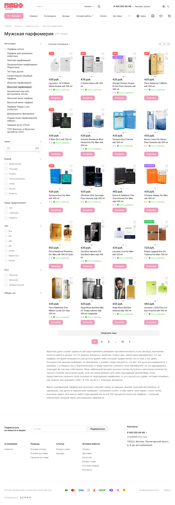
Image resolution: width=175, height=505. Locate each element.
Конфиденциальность (149, 490)
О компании (10, 443)
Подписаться (97, 429)
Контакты (87, 469)
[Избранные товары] (161, 16)
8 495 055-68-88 (122, 6)
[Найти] (99, 6)
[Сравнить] (71, 58)
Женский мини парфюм (20, 98)
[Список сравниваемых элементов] (152, 16)
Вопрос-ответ (63, 449)
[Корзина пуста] (169, 16)
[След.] (129, 341)
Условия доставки (39, 453)
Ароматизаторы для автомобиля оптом (18, 92)
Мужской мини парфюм (20, 102)
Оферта (167, 490)
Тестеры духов (15, 71)
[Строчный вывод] (164, 44)
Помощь (35, 443)
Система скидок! (90, 465)
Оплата (85, 449)
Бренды (60, 453)
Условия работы (91, 443)
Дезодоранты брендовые (20, 113)
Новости (8, 449)
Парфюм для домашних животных (20, 54)
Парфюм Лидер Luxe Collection (18, 108)
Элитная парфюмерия (19, 60)
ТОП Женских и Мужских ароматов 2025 (21, 130)
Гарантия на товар (39, 457)
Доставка (87, 453)
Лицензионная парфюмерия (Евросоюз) (22, 66)
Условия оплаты (38, 449)
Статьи (60, 443)
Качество (87, 457)
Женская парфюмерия (19, 82)
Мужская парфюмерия (19, 87)
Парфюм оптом (15, 49)
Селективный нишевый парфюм (19, 77)
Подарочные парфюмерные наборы (22, 119)
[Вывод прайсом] (168, 44)
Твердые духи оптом (18, 124)
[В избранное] (71, 53)
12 (122, 341)
